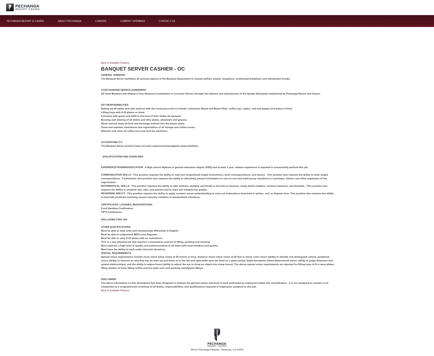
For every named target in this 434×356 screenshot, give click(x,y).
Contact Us (167, 21)
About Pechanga (70, 21)
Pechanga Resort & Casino (25, 21)
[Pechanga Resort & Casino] (217, 346)
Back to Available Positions (115, 62)
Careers (100, 21)
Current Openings (132, 21)
